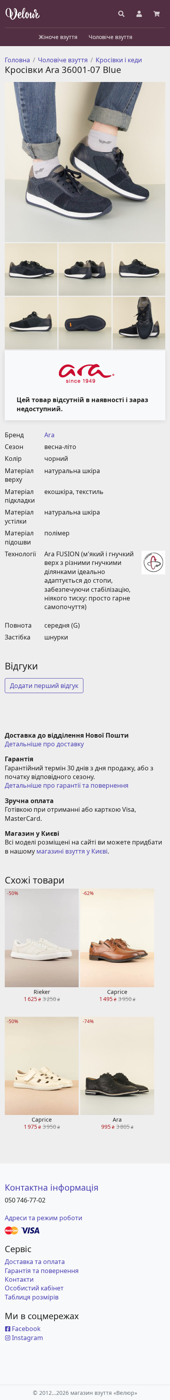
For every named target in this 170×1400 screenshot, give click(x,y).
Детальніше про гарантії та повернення (66, 785)
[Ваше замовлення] (156, 13)
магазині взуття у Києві (72, 851)
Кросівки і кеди (119, 60)
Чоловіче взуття (63, 60)
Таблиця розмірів (32, 1297)
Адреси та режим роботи (43, 1218)
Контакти (19, 1279)
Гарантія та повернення (42, 1270)
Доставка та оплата (35, 1261)
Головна (17, 60)
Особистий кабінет (34, 1288)
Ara (49, 435)
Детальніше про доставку (44, 744)
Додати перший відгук (44, 685)
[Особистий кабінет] (139, 14)
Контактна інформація (51, 1187)
